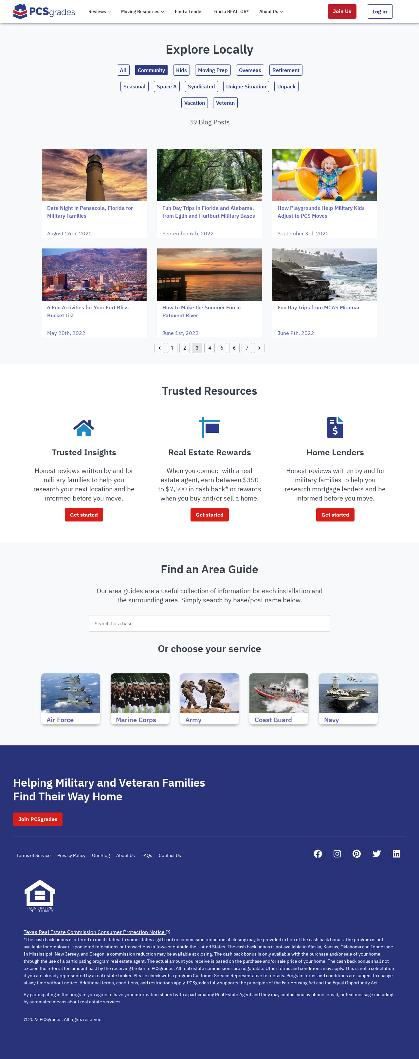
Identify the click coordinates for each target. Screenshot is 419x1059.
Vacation (194, 103)
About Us (125, 855)
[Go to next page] (259, 348)
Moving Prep (213, 70)
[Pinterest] (356, 854)
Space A (167, 86)
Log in (380, 11)
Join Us (342, 11)
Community (151, 70)
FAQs (146, 855)
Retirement (286, 70)
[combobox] (209, 623)
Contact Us (170, 855)
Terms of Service (33, 855)
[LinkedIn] (396, 854)
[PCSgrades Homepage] (44, 11)
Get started (84, 514)
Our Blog (101, 855)
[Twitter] (377, 854)
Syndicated (201, 86)
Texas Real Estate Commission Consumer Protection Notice (94, 932)
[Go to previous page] (160, 348)
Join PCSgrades (37, 819)
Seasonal (134, 86)
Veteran (225, 103)
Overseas (250, 70)
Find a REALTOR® (231, 11)
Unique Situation (246, 86)
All (123, 70)
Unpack (286, 86)
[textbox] (209, 623)
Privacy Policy (71, 855)
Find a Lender (189, 11)
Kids (181, 70)
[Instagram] (337, 854)
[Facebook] (318, 854)
